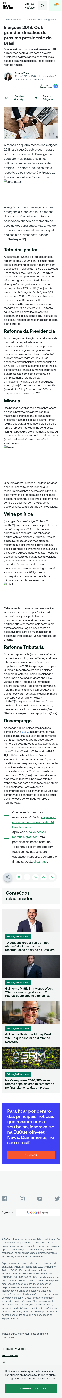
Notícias (17, 19)
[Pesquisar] (42, 5)
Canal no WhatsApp (19, 98)
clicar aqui (40, 861)
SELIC (25, 731)
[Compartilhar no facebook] (27, 877)
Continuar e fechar (31, 1388)
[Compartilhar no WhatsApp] (52, 877)
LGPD (5, 1362)
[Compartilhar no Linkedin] (19, 877)
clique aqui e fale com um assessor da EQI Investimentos (34, 822)
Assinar (31, 1155)
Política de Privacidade (14, 1349)
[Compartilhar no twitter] (43, 877)
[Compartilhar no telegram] (35, 877)
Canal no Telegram (48, 98)
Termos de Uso (10, 1355)
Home (7, 19)
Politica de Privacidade (42, 1378)
